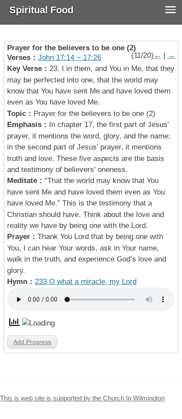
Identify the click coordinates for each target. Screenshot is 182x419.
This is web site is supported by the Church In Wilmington (82, 398)
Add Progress (32, 341)
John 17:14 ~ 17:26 (69, 57)
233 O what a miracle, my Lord (85, 281)
